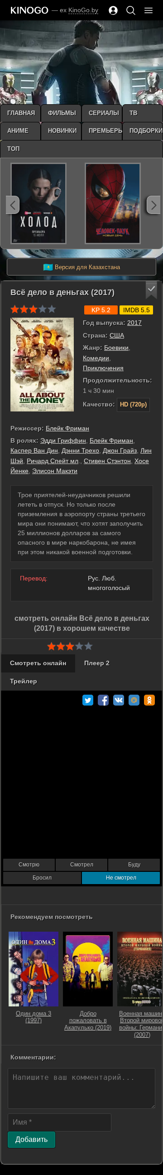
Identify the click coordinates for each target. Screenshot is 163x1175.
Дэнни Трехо (80, 450)
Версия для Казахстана (81, 267)
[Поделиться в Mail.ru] (134, 700)
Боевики (116, 347)
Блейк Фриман (67, 428)
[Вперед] (153, 205)
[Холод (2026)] (38, 203)
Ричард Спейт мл (52, 460)
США (117, 335)
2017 (134, 322)
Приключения (103, 368)
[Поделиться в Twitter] (87, 700)
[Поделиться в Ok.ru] (149, 700)
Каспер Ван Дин (34, 450)
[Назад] (12, 205)
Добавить (31, 1139)
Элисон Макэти (54, 470)
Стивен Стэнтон (107, 460)
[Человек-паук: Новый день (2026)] (113, 203)
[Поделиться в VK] (118, 700)
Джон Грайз (120, 450)
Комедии (96, 358)
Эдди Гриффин (63, 440)
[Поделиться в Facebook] (103, 700)
